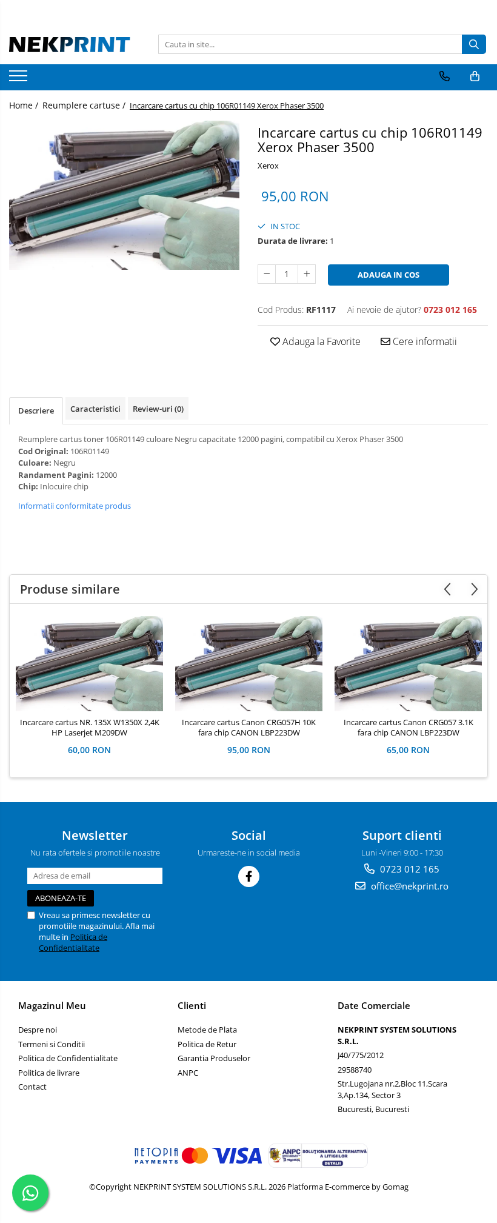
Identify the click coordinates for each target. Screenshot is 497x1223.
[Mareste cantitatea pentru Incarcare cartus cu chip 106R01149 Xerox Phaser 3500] (307, 274)
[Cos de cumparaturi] (475, 76)
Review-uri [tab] (158, 408)
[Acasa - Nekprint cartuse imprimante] (69, 44)
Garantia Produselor (214, 1058)
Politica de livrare (48, 1072)
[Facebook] (248, 876)
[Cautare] (474, 44)
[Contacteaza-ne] (444, 76)
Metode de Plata (207, 1029)
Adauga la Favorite (320, 341)
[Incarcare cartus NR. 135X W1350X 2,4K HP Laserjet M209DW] (89, 663)
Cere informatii (423, 341)
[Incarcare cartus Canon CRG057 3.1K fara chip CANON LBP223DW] (408, 663)
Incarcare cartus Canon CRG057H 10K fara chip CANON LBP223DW (249, 727)
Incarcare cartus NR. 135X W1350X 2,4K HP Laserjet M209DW (89, 727)
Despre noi (37, 1029)
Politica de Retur (207, 1044)
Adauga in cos (388, 274)
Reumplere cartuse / (85, 105)
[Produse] (19, 79)
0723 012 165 (408, 869)
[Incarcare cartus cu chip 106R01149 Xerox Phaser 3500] (124, 195)
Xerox (268, 165)
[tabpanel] (124, 195)
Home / (25, 105)
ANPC (188, 1072)
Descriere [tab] (36, 410)
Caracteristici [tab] (95, 408)
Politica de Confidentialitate (73, 942)
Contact (32, 1086)
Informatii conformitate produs (74, 505)
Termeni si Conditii (51, 1044)
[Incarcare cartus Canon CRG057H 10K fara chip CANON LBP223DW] (248, 663)
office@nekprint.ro (409, 886)
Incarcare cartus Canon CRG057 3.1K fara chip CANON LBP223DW (408, 727)
